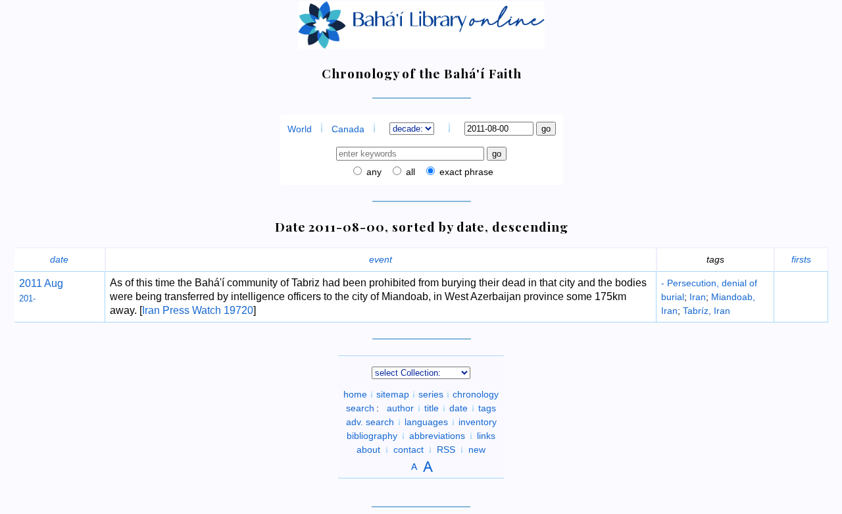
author (400, 408)
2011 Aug (41, 283)
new (476, 449)
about (368, 449)
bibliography (372, 435)
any (373, 172)
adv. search (370, 422)
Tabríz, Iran (706, 310)
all (409, 172)
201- (27, 298)
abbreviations (437, 435)
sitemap (392, 394)
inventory (477, 422)
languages (426, 422)
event (380, 259)
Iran (697, 297)
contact (408, 449)
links (486, 435)
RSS (446, 449)
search (360, 408)
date (59, 259)
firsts (801, 259)
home (355, 394)
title (431, 408)
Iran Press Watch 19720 (197, 310)
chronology (476, 394)
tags (487, 408)
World (299, 129)
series (430, 394)
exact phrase (465, 172)
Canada (348, 129)
